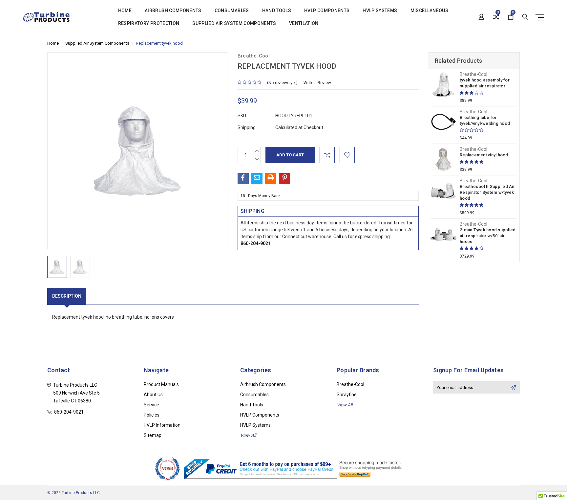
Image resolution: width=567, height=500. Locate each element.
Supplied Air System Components (234, 23)
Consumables (232, 10)
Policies (151, 415)
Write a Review (317, 82)
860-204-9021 (256, 243)
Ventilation (304, 23)
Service (151, 404)
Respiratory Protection (148, 23)
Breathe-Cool (350, 384)
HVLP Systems (380, 10)
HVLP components (326, 10)
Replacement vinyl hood (484, 154)
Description (66, 296)
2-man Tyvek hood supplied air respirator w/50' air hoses (487, 235)
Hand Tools (276, 10)
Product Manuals (161, 384)
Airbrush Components (173, 10)
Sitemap (152, 435)
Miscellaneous (429, 10)
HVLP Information (162, 425)
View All (248, 435)
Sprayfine (347, 394)
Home (125, 10)
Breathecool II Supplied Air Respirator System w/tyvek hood (487, 192)
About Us (153, 394)
